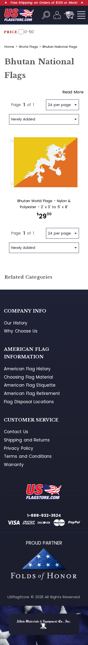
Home (9, 46)
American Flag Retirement (32, 393)
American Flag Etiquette (29, 385)
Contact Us (16, 432)
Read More (73, 92)
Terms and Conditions (28, 456)
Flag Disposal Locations (29, 402)
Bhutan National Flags (60, 46)
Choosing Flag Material (28, 377)
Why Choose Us (20, 331)
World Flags (28, 46)
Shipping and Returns (27, 440)
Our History (15, 323)
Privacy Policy (18, 448)
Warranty (14, 465)
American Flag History (27, 369)
